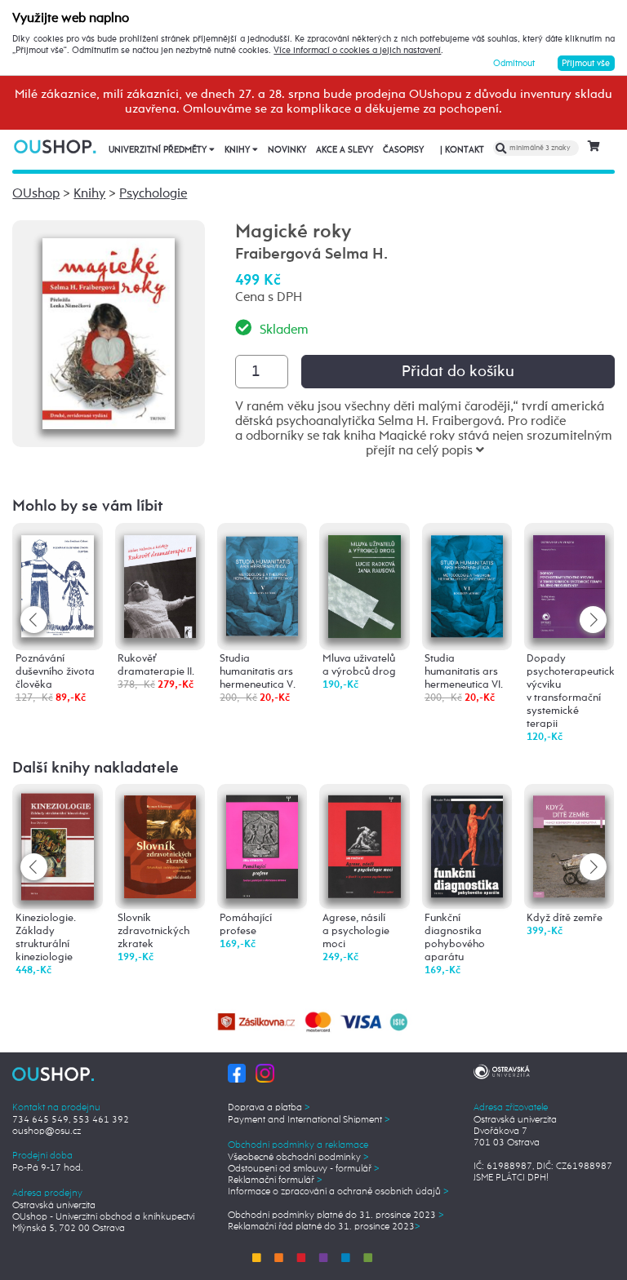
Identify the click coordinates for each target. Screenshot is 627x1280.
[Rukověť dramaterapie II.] (160, 582)
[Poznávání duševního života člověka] (57, 582)
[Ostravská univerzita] (502, 1070)
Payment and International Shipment (309, 1120)
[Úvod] (56, 146)
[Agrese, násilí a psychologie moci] (364, 844)
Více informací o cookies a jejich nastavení (357, 50)
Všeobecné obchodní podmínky (298, 1158)
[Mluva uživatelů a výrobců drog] (364, 582)
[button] (593, 619)
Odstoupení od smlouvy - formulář (304, 1169)
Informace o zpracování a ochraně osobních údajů (338, 1192)
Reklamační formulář (275, 1180)
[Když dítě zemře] (569, 844)
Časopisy (403, 150)
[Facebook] (237, 1073)
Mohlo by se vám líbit (87, 506)
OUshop (36, 194)
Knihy (238, 150)
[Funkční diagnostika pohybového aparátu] (467, 844)
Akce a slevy (344, 150)
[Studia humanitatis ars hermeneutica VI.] (467, 582)
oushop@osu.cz (46, 1131)
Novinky (287, 150)
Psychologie (153, 194)
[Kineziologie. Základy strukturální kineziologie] (57, 846)
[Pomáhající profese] (262, 845)
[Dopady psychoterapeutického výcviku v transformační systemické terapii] (569, 582)
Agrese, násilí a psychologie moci (355, 931)
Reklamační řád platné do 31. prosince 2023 (324, 1227)
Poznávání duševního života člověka (55, 671)
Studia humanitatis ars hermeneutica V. (258, 671)
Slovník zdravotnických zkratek (153, 931)
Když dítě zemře (565, 918)
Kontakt (462, 150)
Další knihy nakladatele (95, 768)
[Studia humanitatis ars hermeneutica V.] (262, 581)
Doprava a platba (269, 1107)
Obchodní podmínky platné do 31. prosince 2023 (336, 1215)
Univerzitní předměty (159, 150)
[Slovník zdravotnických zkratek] (160, 844)
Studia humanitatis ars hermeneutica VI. (464, 671)
